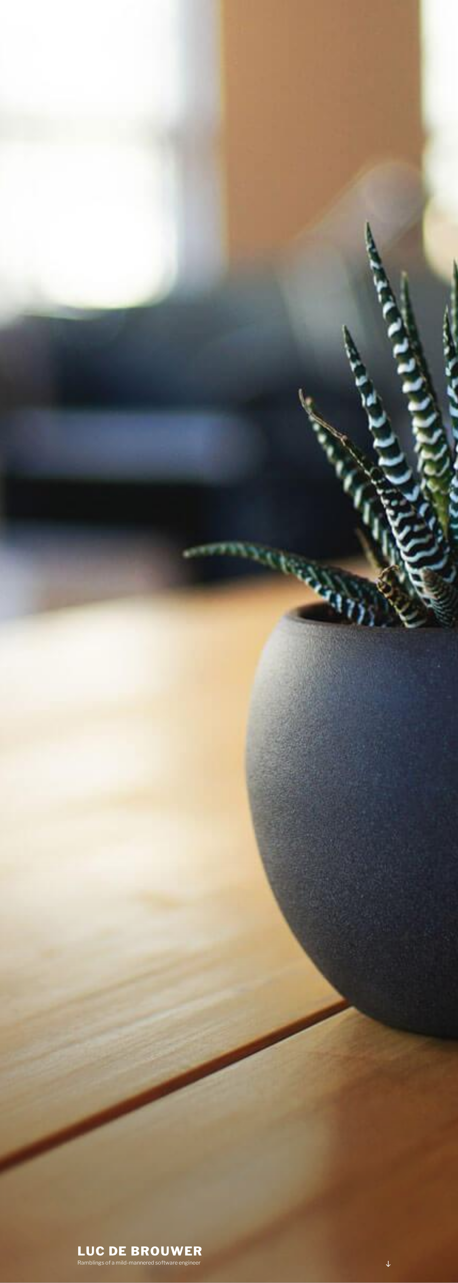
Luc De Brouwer (140, 1251)
